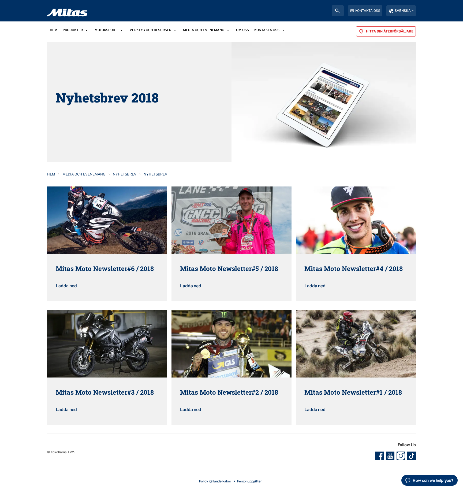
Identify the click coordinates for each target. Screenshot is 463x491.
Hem (51, 174)
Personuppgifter (249, 481)
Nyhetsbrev (124, 174)
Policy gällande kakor (215, 481)
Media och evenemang (84, 174)
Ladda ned (66, 285)
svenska (403, 11)
